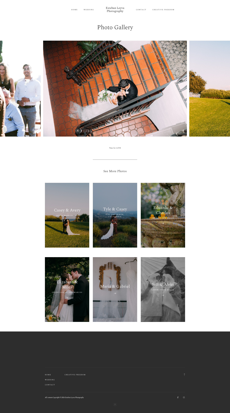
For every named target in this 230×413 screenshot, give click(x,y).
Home (74, 10)
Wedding (89, 10)
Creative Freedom (163, 10)
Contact (141, 10)
